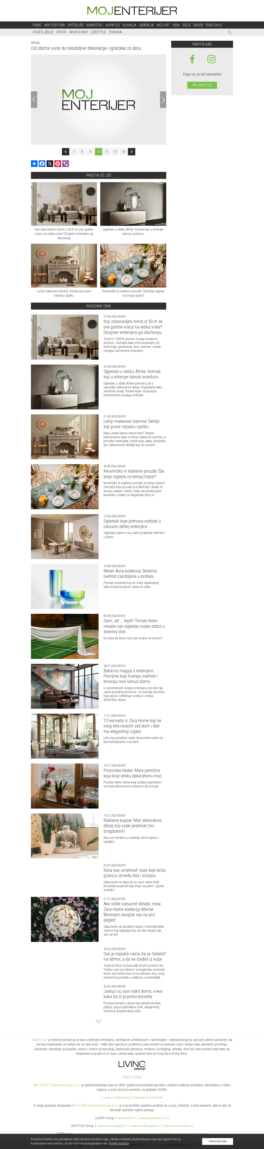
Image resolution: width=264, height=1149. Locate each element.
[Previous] (34, 99)
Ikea (176, 25)
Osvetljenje (43, 32)
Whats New (78, 32)
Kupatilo (113, 25)
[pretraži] (230, 33)
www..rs (127, 1118)
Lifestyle (98, 32)
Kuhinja (129, 25)
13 (123, 152)
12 (115, 152)
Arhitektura (54, 25)
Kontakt (158, 1098)
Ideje (186, 25)
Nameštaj (94, 25)
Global (126, 1077)
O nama (106, 1098)
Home (37, 25)
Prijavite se (202, 85)
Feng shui (214, 25)
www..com (154, 1118)
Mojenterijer (39, 1040)
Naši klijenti (141, 1098)
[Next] (163, 99)
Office (61, 32)
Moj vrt (163, 25)
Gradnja (146, 25)
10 (98, 152)
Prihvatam (218, 1141)
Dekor (198, 25)
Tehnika (115, 32)
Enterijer (76, 25)
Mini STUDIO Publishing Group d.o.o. (57, 1085)
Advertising (122, 1098)
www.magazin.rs (112, 1126)
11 (106, 152)
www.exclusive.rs (179, 1126)
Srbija (138, 1077)
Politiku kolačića (119, 1143)
